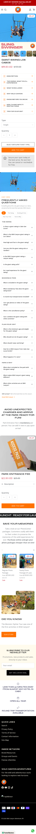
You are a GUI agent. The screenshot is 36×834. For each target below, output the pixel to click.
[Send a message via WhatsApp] (33, 830)
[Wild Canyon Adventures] (18, 10)
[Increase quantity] (15, 135)
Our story (9, 634)
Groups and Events (9, 756)
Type (4, 120)
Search (4, 725)
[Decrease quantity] (4, 135)
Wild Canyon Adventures (14, 818)
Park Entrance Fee (16, 474)
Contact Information (10, 736)
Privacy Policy (7, 729)
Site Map (5, 740)
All (3, 213)
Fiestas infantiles (9, 760)
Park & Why (18, 216)
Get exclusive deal (18, 673)
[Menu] (2, 10)
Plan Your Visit (7, 216)
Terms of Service (8, 733)
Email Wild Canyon (7, 397)
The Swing (11, 213)
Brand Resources (8, 753)
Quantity (5, 131)
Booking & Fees (21, 213)
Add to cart (18, 150)
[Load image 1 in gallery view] (18, 32)
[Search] (6, 10)
